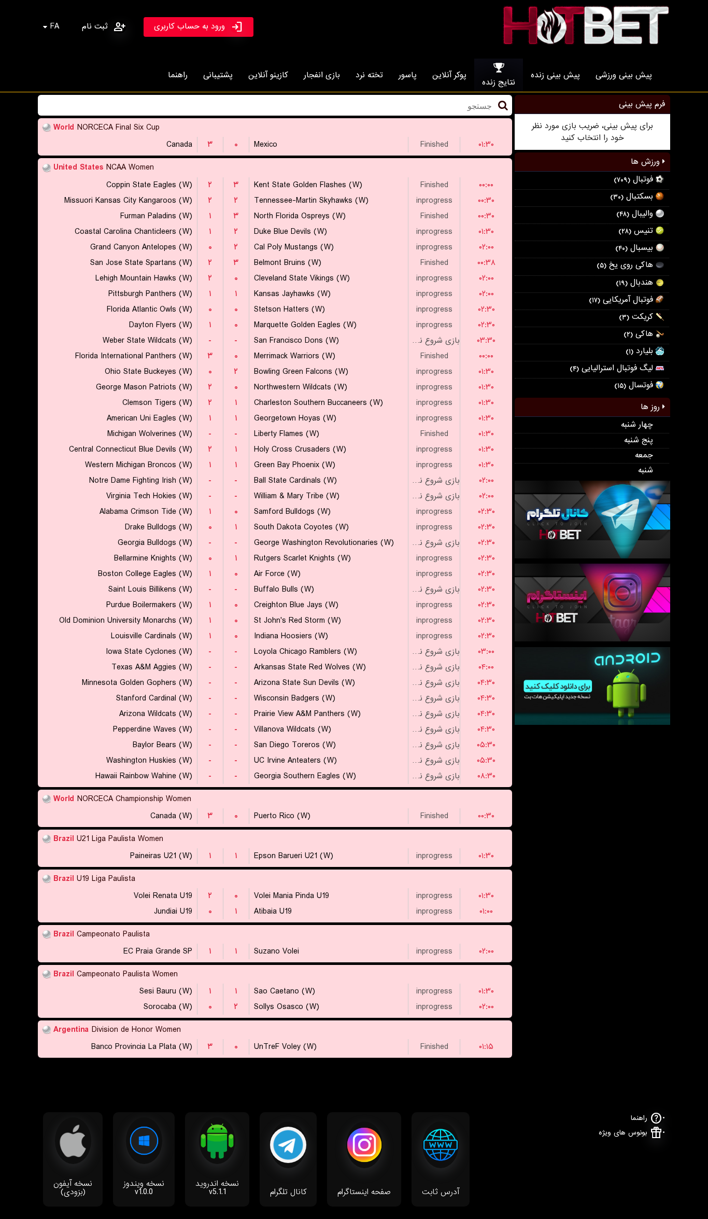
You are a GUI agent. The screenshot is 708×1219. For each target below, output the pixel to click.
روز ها (651, 407)
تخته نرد (369, 75)
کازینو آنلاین (268, 75)
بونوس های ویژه (623, 1133)
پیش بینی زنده (555, 75)
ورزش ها (646, 162)
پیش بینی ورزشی (624, 75)
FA (54, 26)
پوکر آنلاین (449, 75)
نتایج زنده (498, 82)
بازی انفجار (322, 75)
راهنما (178, 75)
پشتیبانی (218, 75)
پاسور (408, 75)
